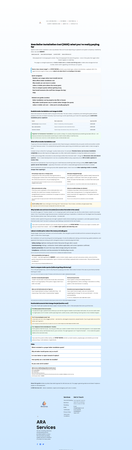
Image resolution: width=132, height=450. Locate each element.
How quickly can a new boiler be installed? (45, 359)
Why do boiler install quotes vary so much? (45, 351)
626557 (42, 51)
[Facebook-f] (37, 444)
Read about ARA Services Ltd (47, 263)
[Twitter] (43, 444)
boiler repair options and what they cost (66, 226)
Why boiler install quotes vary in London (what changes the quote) (53, 102)
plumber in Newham (63, 374)
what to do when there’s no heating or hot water (67, 71)
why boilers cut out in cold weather (87, 198)
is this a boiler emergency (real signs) (69, 300)
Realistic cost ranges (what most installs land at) (47, 78)
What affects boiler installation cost (44, 80)
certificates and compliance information (64, 252)
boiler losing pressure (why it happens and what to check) (68, 323)
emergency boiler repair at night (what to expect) (81, 297)
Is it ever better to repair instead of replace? (45, 355)
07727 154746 (54, 69)
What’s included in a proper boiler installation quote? (48, 347)
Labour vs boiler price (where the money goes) (47, 85)
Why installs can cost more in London (44, 83)
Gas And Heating (51, 21)
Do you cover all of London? (40, 363)
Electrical (72, 21)
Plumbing (63, 21)
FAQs (34, 92)
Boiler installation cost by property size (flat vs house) (49, 100)
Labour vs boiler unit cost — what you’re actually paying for (51, 105)
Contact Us (74, 23)
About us (65, 23)
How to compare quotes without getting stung (47, 88)
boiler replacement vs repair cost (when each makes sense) (58, 137)
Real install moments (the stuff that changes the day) (49, 90)
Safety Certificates (53, 23)
